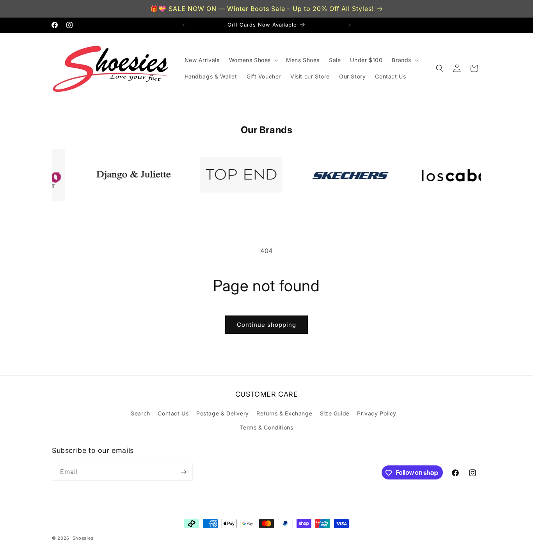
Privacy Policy (376, 413)
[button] (252, 60)
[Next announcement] (349, 25)
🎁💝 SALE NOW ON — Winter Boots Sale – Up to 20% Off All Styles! (262, 8)
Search (140, 413)
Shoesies (83, 538)
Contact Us (173, 413)
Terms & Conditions (266, 427)
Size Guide (335, 413)
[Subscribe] (183, 472)
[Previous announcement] (183, 25)
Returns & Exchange (284, 413)
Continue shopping (266, 324)
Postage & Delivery (222, 413)
